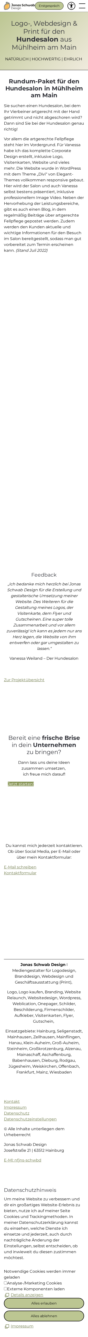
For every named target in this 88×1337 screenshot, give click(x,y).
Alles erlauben (44, 1303)
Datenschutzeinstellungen (30, 1119)
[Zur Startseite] (19, 6)
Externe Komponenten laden (36, 1289)
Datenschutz (16, 1113)
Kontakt (12, 1101)
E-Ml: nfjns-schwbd (22, 1160)
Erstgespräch (49, 6)
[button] (71, 6)
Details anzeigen (27, 1295)
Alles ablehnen (44, 1316)
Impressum (15, 1107)
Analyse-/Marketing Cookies (34, 1283)
